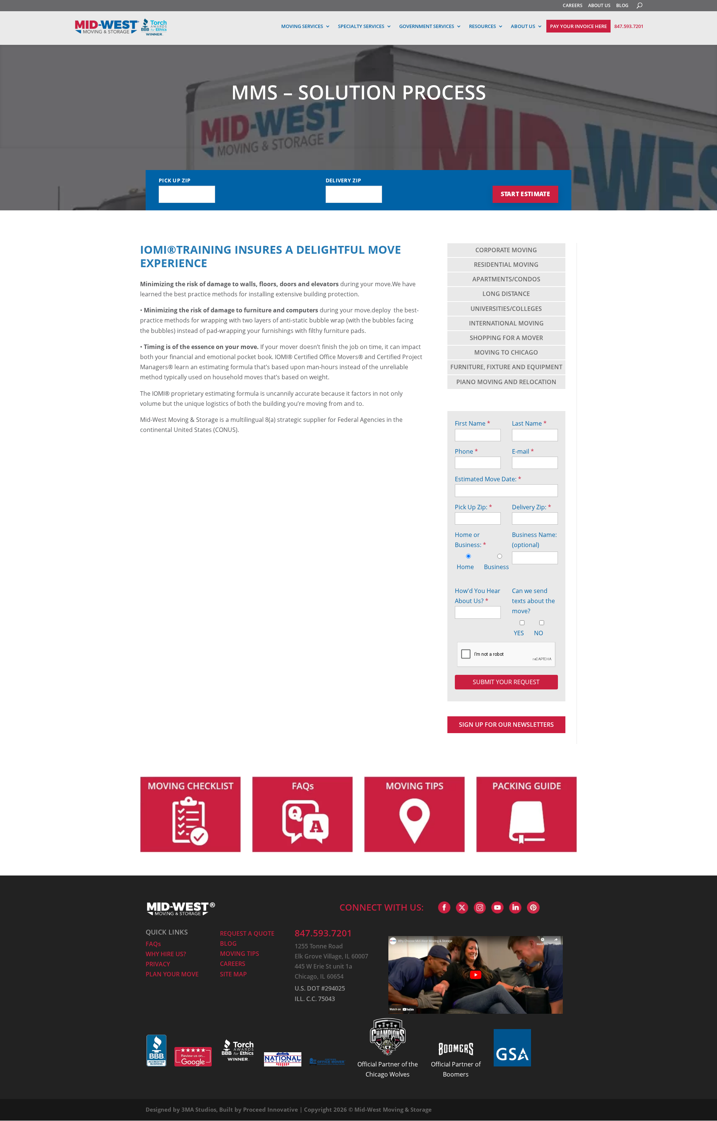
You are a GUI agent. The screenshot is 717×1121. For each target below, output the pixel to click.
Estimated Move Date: (488, 479)
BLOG (622, 5)
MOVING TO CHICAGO (506, 352)
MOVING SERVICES (302, 26)
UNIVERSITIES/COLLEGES (506, 309)
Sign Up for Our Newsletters (506, 724)
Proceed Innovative (270, 1109)
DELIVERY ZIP (343, 180)
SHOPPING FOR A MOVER (506, 338)
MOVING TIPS (239, 953)
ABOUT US (599, 5)
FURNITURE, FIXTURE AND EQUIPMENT (506, 367)
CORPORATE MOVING (506, 250)
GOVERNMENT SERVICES (426, 26)
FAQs (153, 944)
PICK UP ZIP (174, 180)
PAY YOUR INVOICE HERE (578, 26)
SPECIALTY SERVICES (361, 26)
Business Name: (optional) (534, 540)
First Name (472, 423)
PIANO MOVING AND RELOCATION (506, 382)
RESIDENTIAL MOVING (506, 264)
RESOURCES (482, 26)
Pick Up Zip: (473, 507)
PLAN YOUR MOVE (172, 974)
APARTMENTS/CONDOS (506, 279)
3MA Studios (198, 1109)
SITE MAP (233, 974)
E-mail (523, 451)
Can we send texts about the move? (533, 601)
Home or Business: (470, 540)
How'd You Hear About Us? (477, 596)
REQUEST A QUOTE (247, 933)
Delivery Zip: (531, 507)
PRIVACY (158, 964)
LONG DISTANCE (506, 294)
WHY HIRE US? (166, 954)
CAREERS (573, 5)
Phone (466, 451)
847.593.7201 (628, 26)
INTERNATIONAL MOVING (506, 323)
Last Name (529, 423)
